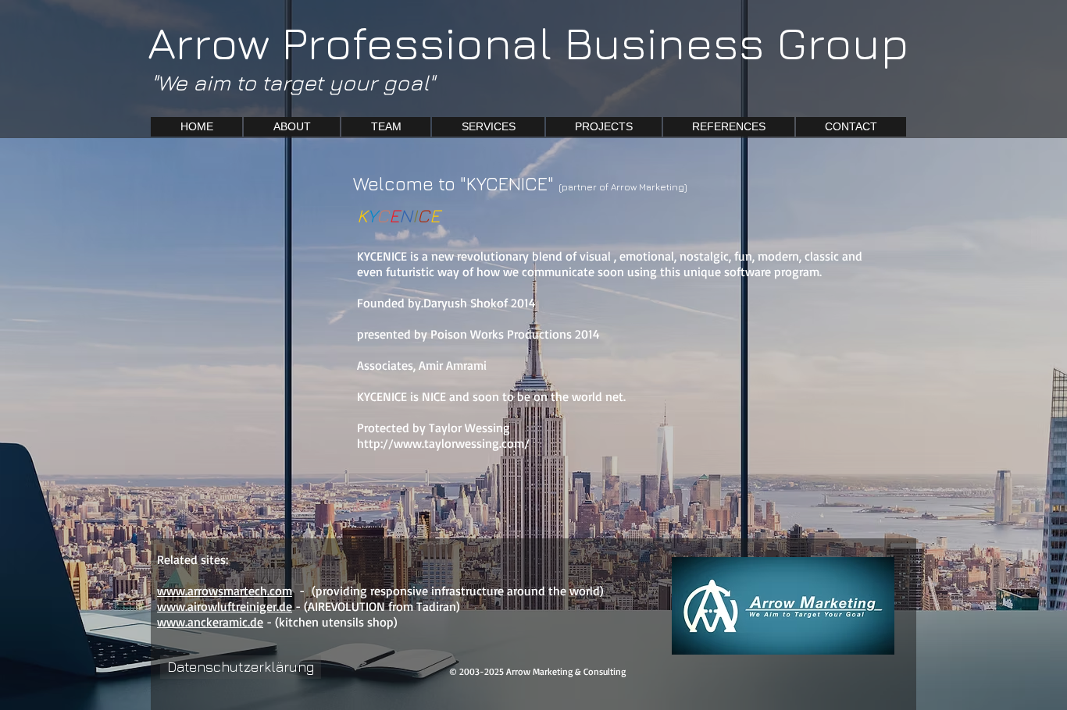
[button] (604, 127)
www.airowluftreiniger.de (224, 606)
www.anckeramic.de (210, 622)
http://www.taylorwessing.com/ (445, 443)
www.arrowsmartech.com (224, 590)
